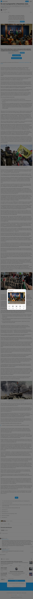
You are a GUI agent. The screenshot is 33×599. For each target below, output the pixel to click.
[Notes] (20, 306)
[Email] (16, 306)
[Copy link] (9, 306)
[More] (23, 306)
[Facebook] (13, 306)
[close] (24, 290)
